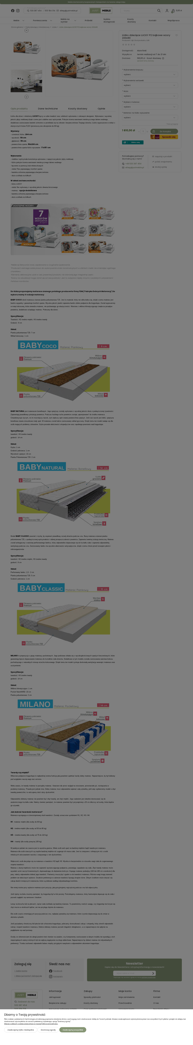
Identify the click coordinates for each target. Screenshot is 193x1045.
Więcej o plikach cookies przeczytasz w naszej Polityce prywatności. (31, 1024)
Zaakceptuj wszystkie (73, 1030)
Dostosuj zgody (48, 1030)
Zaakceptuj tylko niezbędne (20, 1030)
